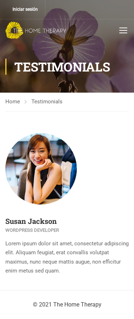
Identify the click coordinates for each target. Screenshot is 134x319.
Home (12, 101)
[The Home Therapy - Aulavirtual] (35, 30)
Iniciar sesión (25, 9)
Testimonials (47, 101)
